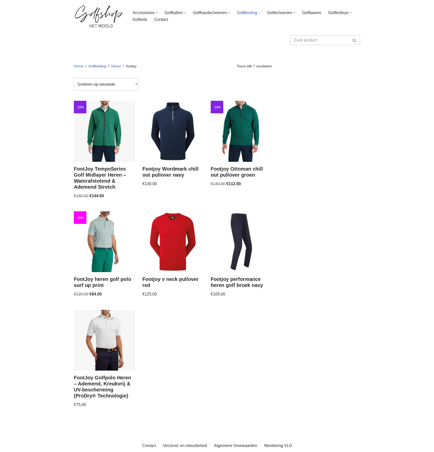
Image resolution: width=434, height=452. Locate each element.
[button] (156, 13)
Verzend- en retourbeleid (185, 445)
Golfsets (140, 19)
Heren (116, 66)
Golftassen (311, 13)
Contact (161, 19)
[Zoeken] (354, 40)
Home (78, 66)
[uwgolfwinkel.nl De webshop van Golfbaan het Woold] (99, 16)
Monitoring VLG (278, 445)
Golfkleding (97, 66)
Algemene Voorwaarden (235, 445)
